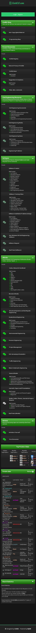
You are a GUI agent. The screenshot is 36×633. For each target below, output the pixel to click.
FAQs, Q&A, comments (15, 90)
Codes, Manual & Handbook (17, 268)
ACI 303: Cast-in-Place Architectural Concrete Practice (7, 524)
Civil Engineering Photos (17, 127)
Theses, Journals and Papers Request (20, 406)
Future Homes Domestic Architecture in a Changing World (7, 491)
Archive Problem (15, 231)
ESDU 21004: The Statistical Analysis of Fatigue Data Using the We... (7, 516)
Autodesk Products (15, 174)
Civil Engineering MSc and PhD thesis (20, 378)
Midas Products (15, 181)
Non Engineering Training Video (19, 209)
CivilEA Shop (6, 22)
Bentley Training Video (16, 202)
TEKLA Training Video (16, 203)
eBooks (5, 257)
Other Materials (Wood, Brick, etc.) (19, 306)
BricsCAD (13, 182)
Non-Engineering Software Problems (20, 229)
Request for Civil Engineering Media (20, 130)
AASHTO (13, 277)
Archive (12, 84)
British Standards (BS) (16, 280)
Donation (13, 76)
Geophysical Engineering (17, 326)
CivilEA (16, 629)
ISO (12, 283)
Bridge (21, 570)
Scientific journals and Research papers (21, 393)
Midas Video (14, 206)
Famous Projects (15, 115)
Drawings (13, 117)
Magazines (13, 394)
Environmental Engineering (17, 333)
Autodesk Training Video (17, 200)
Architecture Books (16, 379)
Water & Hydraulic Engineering (18, 368)
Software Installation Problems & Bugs (20, 214)
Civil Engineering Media (16, 123)
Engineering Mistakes (16, 132)
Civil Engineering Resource (11, 97)
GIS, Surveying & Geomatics (17, 354)
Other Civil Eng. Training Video (18, 208)
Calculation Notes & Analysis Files (19, 112)
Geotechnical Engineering (16, 317)
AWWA (12, 279)
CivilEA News (13, 71)
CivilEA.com (18, 3)
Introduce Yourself (14, 432)
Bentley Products (15, 176)
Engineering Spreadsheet (17, 114)
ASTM (12, 276)
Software (5, 158)
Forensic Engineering (15, 340)
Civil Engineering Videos (17, 129)
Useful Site (13, 145)
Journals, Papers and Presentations (19, 388)
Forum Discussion (8, 47)
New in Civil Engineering (17, 140)
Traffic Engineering (14, 361)
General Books (13, 373)
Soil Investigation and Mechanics (19, 322)
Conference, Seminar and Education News (21, 142)
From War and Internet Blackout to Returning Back (7, 544)
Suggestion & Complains (16, 80)
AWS (12, 288)
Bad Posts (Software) (15, 250)
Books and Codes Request (17, 405)
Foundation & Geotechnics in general (20, 323)
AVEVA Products (15, 185)
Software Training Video (16, 194)
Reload (29, 471)
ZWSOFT (13, 184)
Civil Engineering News (16, 136)
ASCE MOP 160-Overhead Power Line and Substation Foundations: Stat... (7, 560)
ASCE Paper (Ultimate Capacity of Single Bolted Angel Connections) (7, 508)
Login (15, 14)
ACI (12, 272)
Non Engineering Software (17, 190)
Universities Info (15, 144)
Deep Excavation (15, 188)
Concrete (13, 303)
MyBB (29, 629)
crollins (23, 593)
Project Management (15, 347)
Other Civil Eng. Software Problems (19, 227)
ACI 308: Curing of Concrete (7, 540)
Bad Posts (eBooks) (14, 413)
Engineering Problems (15, 151)
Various (5, 421)
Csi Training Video (15, 199)
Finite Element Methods (17, 300)
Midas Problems (15, 226)
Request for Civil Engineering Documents (21, 119)
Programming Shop (15, 39)
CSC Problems (14, 224)
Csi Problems (14, 218)
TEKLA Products (15, 178)
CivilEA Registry (13, 59)
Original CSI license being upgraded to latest (7, 549)
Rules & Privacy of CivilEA (16, 66)
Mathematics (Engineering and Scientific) (21, 381)
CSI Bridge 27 (8, 570)
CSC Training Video (16, 205)
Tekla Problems (14, 223)
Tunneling (13, 328)
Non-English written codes (17, 290)
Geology (13, 325)
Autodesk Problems (15, 220)
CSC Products (14, 179)
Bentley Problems (15, 221)
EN (11, 285)
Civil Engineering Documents (17, 108)
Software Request (14, 243)
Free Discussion (14, 439)
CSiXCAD (22, 574)
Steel (12, 301)
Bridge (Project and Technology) (19, 304)
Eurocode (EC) (14, 282)
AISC (12, 274)
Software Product (14, 168)
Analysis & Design (15, 298)
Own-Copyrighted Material (16, 32)
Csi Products (14, 173)
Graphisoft (13, 187)
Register (20, 14)
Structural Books (14, 294)
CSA (12, 286)
